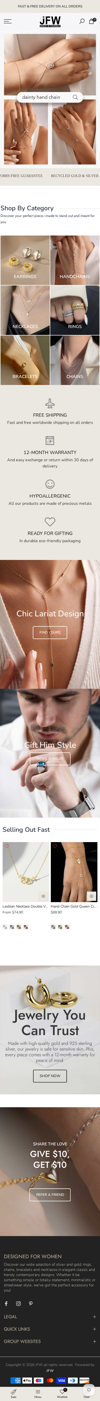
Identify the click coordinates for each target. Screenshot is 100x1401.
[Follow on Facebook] (6, 1304)
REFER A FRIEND (50, 1194)
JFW (50, 1370)
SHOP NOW (50, 1075)
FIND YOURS (50, 632)
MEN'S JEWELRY (50, 758)
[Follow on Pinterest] (30, 1304)
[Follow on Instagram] (18, 1304)
